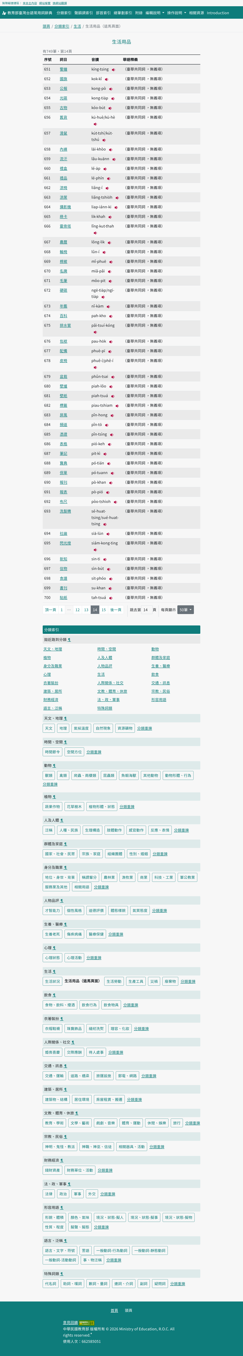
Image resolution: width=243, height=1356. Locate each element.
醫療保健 (96, 934)
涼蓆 (63, 197)
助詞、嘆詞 (72, 1283)
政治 (63, 1193)
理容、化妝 (120, 1028)
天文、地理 (52, 648)
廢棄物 (170, 981)
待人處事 (96, 1052)
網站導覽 (45, 3)
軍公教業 (187, 877)
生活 (77, 26)
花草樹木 (74, 806)
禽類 (63, 775)
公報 (63, 88)
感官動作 (136, 830)
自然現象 (103, 728)
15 (104, 609)
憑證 (63, 434)
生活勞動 (114, 981)
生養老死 (52, 934)
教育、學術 (54, 1122)
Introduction (218, 12)
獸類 (48, 775)
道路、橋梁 (80, 1075)
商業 (143, 877)
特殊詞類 (104, 708)
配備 (63, 350)
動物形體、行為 (178, 775)
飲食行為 (89, 1004)
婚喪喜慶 (52, 1052)
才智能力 (52, 910)
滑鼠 (63, 133)
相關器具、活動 (132, 1146)
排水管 (65, 325)
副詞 (143, 1283)
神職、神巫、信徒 (97, 1146)
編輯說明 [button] (153, 12)
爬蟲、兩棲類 (85, 775)
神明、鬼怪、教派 (60, 1146)
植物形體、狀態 (102, 806)
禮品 (63, 177)
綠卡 (63, 216)
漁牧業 (127, 877)
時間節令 (52, 751)
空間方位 (74, 751)
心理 (47, 674)
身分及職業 (52, 665)
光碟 (63, 97)
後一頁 (116, 609)
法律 (48, 1193)
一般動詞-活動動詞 (60, 1259)
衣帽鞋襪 (52, 1028)
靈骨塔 (65, 226)
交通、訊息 (160, 682)
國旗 (63, 78)
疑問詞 (160, 1283)
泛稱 (48, 830)
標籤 (63, 405)
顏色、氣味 (80, 1217)
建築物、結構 (56, 1099)
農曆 (63, 241)
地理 (63, 728)
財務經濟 (50, 699)
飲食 (155, 674)
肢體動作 (114, 830)
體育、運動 (131, 1122)
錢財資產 (52, 1170)
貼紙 (63, 597)
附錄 (139, 12)
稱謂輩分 (89, 877)
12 (77, 609)
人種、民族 (68, 830)
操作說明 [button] (175, 12)
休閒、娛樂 (156, 1122)
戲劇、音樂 (105, 1122)
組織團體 (114, 853)
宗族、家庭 (91, 853)
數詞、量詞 (98, 1283)
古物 (63, 107)
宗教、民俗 (160, 691)
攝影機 (65, 206)
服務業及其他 (56, 886)
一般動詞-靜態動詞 (149, 1250)
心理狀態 (52, 957)
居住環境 (81, 1099)
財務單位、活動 (80, 1170)
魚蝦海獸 (128, 775)
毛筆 (63, 280)
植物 (47, 657)
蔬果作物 (52, 806)
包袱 (63, 341)
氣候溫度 (81, 728)
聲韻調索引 (83, 12)
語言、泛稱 (52, 708)
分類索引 (64, 12)
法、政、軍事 (108, 699)
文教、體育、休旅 (112, 691)
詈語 (85, 1250)
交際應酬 (74, 1052)
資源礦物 (125, 728)
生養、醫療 (160, 665)
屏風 (63, 414)
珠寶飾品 (74, 1028)
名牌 (63, 270)
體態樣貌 (118, 910)
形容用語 (158, 699)
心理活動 (74, 957)
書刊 (63, 587)
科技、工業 (163, 877)
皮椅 (63, 360)
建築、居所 (52, 691)
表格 (63, 443)
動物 (155, 648)
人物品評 (104, 665)
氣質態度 (140, 910)
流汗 (63, 158)
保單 (63, 472)
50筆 (184, 609)
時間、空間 (106, 648)
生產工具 (135, 981)
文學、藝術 (80, 1122)
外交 (92, 1193)
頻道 (63, 424)
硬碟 (63, 290)
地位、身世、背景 (60, 877)
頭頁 (46, 26)
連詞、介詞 (123, 1283)
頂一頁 (50, 609)
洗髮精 (65, 511)
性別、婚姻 (138, 853)
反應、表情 (160, 830)
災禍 (154, 981)
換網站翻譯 (60, 3)
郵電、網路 (127, 1075)
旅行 (177, 1122)
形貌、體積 (54, 1217)
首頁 (114, 1310)
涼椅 (63, 187)
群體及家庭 (160, 657)
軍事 (77, 1193)
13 (86, 609)
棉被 (63, 261)
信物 (63, 568)
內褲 (63, 149)
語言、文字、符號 (60, 1250)
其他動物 (150, 775)
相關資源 (196, 12)
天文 (48, 728)
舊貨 (63, 117)
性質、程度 (54, 1227)
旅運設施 (103, 1075)
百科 (63, 315)
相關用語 (81, 886)
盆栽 (63, 376)
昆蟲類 (108, 775)
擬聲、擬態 (80, 1227)
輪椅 (63, 251)
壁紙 (63, 395)
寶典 (63, 462)
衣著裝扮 (50, 682)
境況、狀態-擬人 (110, 1217)
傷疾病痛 (74, 934)
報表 (63, 491)
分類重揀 (144, 728)
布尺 (63, 501)
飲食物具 (111, 1004)
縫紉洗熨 (96, 1028)
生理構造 (92, 830)
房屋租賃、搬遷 (109, 1099)
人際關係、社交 (110, 682)
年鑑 (63, 306)
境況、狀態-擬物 (178, 1217)
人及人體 (104, 657)
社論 (63, 533)
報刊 (63, 482)
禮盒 (63, 168)
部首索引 (103, 12)
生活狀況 (52, 981)
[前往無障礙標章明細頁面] (86, 1322)
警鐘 (63, 69)
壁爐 (63, 386)
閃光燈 (65, 542)
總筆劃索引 (123, 12)
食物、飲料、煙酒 (60, 1004)
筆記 (63, 453)
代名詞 (50, 1283)
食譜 (63, 578)
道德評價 (96, 910)
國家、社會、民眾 (60, 853)
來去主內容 (30, 3)
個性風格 (74, 910)
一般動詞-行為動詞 (111, 1250)
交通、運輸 (54, 1075)
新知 (63, 558)
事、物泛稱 (92, 1259)
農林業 (109, 877)
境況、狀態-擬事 (144, 1217)
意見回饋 (70, 1322)
